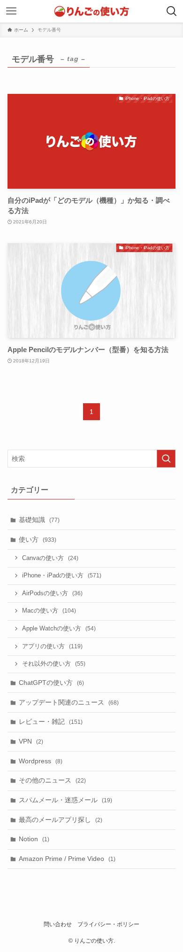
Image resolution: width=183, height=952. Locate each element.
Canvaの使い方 (50, 558)
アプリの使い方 (52, 646)
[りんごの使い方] (91, 11)
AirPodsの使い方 (52, 593)
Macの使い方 (49, 610)
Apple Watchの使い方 (59, 628)
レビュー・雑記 (51, 721)
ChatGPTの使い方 (51, 682)
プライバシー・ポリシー (108, 924)
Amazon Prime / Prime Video (67, 858)
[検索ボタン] (171, 11)
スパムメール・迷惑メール (65, 800)
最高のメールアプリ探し (60, 819)
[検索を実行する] (166, 459)
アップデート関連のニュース (69, 702)
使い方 (37, 539)
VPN (31, 741)
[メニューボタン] (11, 11)
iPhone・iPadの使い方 (61, 575)
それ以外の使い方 (53, 663)
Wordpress (40, 761)
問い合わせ (58, 924)
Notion (34, 839)
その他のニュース (52, 780)
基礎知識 (39, 519)
